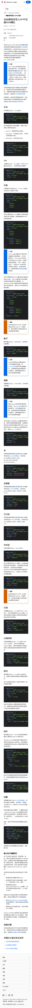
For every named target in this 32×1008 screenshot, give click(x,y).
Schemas (9, 33)
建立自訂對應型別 (15, 73)
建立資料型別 (19, 101)
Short (15, 429)
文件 (5, 13)
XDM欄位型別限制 (17, 932)
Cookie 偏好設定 (18, 1001)
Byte (20, 429)
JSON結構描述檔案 (19, 94)
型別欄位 (14, 456)
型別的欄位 (19, 800)
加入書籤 (8, 29)
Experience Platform (14, 13)
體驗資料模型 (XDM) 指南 (13, 15)
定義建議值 (21, 268)
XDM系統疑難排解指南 (12, 941)
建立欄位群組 (10, 101)
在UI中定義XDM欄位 (12, 948)
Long (11, 429)
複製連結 (14, 29)
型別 (12, 366)
